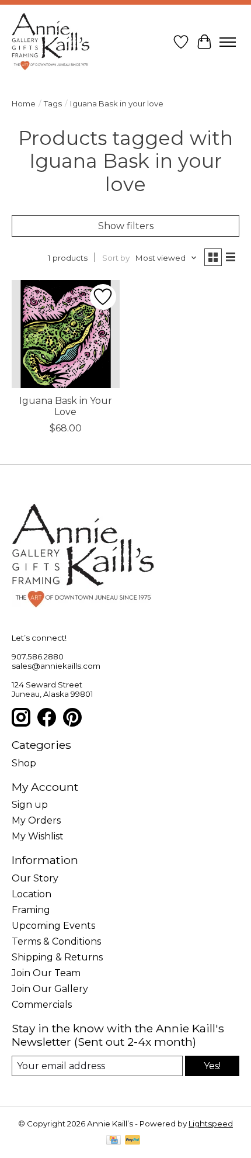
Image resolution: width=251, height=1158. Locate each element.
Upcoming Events (53, 925)
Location (31, 894)
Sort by (116, 257)
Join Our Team (46, 973)
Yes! (212, 1065)
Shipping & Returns (57, 957)
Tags (53, 103)
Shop (24, 763)
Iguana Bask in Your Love (65, 406)
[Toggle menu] (227, 42)
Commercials (42, 1004)
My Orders (36, 820)
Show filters (126, 225)
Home (24, 103)
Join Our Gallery (50, 988)
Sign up (30, 804)
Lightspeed (211, 1123)
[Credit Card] (113, 1140)
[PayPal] (132, 1140)
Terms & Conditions (56, 941)
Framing (31, 909)
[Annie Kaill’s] (51, 42)
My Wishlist (38, 836)
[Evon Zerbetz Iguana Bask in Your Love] (66, 334)
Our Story (35, 878)
